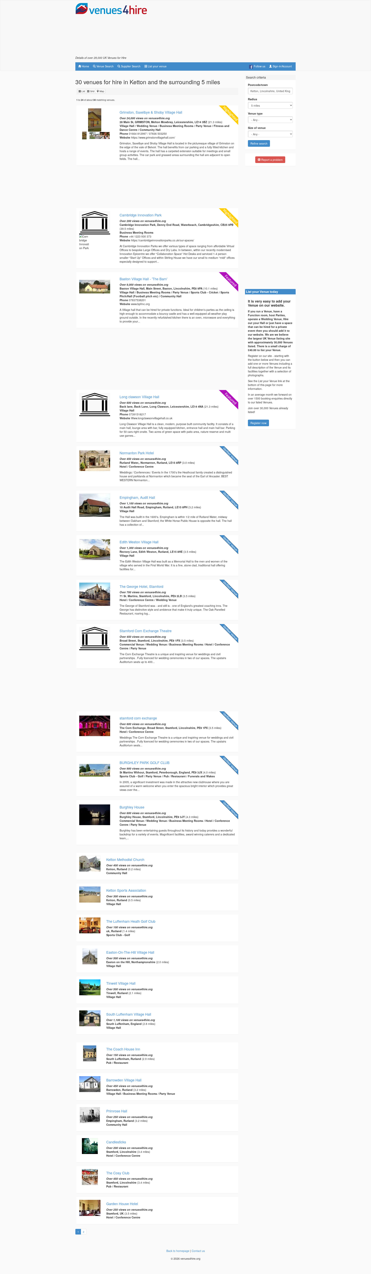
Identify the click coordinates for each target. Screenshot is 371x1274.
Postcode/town (258, 85)
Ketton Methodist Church (125, 859)
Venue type (255, 113)
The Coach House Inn (123, 1048)
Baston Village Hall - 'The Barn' (143, 278)
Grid (91, 91)
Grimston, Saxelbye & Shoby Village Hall (151, 112)
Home (85, 66)
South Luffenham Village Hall (128, 1014)
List (83, 91)
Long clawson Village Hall (139, 396)
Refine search (258, 143)
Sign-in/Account (282, 66)
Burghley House (132, 806)
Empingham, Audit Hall (137, 497)
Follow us (259, 66)
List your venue (157, 66)
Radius (252, 99)
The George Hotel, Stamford (141, 586)
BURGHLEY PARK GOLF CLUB (144, 762)
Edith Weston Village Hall (139, 541)
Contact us (198, 1251)
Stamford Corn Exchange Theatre (146, 630)
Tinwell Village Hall (120, 983)
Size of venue (257, 128)
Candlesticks (116, 1141)
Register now (258, 423)
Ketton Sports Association (126, 890)
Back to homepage (177, 1251)
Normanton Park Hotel (137, 452)
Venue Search (105, 66)
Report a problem (271, 160)
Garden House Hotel (122, 1203)
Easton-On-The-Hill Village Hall (130, 952)
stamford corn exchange (138, 717)
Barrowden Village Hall (123, 1079)
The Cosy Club (117, 1172)
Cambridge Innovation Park (141, 214)
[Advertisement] (225, 29)
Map (101, 91)
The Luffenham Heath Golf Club (130, 921)
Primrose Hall (116, 1110)
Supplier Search (130, 66)
